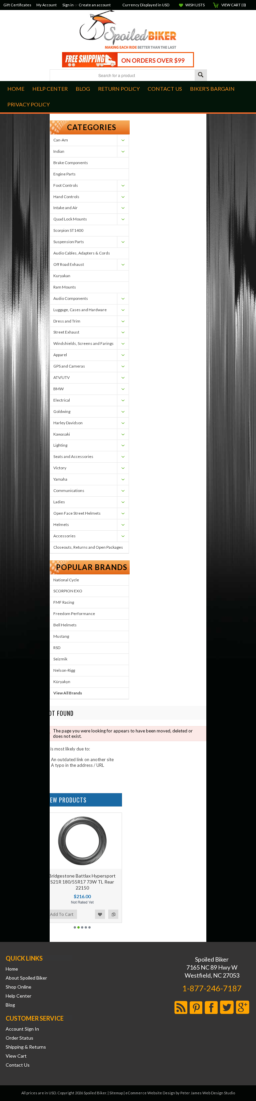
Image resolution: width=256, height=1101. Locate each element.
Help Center (18, 996)
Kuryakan (61, 275)
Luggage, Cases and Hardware (80, 309)
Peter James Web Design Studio (207, 1093)
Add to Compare (113, 914)
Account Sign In (22, 1029)
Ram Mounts (64, 287)
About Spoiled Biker (26, 978)
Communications (68, 490)
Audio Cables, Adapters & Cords (81, 252)
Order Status (19, 1038)
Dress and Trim (66, 321)
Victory (59, 467)
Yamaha (60, 479)
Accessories (64, 535)
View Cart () (233, 5)
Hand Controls (66, 196)
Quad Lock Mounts (70, 218)
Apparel (60, 354)
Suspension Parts (68, 241)
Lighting (60, 445)
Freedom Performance (74, 613)
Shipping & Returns (26, 1047)
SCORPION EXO (67, 590)
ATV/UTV (61, 377)
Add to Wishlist (100, 914)
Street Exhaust (66, 332)
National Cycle (66, 579)
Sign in (68, 5)
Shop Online (18, 987)
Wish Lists (195, 5)
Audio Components (70, 298)
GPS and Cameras (69, 366)
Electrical (61, 400)
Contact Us (18, 1065)
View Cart (16, 1056)
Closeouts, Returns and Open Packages (88, 547)
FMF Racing (63, 602)
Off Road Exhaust (68, 264)
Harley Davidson (68, 422)
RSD (56, 647)
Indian (58, 151)
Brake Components (70, 162)
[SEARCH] (201, 75)
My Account (46, 5)
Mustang (61, 636)
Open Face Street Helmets (77, 513)
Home (12, 969)
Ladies (59, 501)
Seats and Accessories (73, 456)
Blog (10, 1005)
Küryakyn (61, 681)
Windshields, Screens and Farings (83, 343)
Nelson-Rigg (64, 670)
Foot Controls (65, 185)
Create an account (95, 5)
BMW (58, 388)
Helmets (61, 524)
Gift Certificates (17, 5)
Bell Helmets (65, 624)
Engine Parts (64, 173)
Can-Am (60, 139)
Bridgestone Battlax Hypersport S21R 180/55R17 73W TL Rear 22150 (82, 882)
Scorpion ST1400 (68, 230)
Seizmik (60, 658)
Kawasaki (61, 434)
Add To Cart (61, 914)
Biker (128, 30)
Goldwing (61, 411)
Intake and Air (65, 207)
